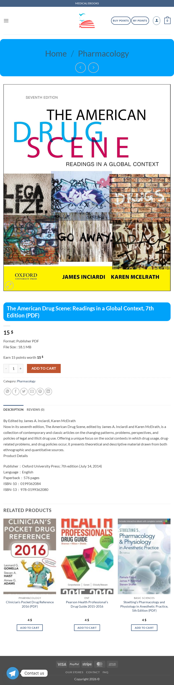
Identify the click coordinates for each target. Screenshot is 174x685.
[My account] (156, 20)
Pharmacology (103, 53)
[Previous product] (93, 67)
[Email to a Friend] (32, 391)
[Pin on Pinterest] (40, 391)
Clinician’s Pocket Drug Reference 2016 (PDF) (30, 604)
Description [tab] (13, 409)
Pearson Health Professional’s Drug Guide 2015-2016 (87, 604)
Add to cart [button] (29, 627)
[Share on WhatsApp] (7, 391)
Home (56, 53)
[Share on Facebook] (15, 391)
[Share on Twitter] (24, 391)
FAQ (106, 672)
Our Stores (74, 672)
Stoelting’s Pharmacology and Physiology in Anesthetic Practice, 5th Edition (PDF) (144, 606)
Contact (93, 672)
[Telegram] (13, 673)
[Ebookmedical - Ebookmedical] (87, 20)
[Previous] (3, 579)
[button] (6, 20)
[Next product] (80, 67)
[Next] (170, 579)
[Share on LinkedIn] (48, 391)
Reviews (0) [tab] (36, 409)
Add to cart (43, 368)
